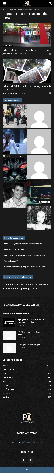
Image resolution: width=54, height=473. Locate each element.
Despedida (14, 261)
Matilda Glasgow (11, 243)
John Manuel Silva (10, 54)
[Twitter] (30, 460)
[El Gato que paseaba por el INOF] (15, 170)
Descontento (7, 46)
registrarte (31, 288)
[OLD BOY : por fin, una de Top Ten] (39, 116)
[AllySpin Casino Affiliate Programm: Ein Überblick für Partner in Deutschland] (39, 167)
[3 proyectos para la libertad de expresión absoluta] (9, 322)
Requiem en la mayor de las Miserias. (30, 255)
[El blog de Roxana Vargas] (9, 348)
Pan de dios (19, 249)
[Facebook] (23, 460)
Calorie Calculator (11, 267)
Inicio (5, 10)
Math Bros (8, 249)
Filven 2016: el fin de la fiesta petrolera (26, 50)
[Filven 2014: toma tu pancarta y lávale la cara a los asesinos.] (27, 71)
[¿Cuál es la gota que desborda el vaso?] (9, 335)
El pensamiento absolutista (31, 243)
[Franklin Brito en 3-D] (12, 156)
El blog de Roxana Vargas (29, 345)
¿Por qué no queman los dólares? (34, 267)
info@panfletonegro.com (33, 442)
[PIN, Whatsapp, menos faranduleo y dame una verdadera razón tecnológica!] (15, 195)
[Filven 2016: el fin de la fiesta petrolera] (27, 35)
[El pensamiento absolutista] (39, 218)
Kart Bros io (8, 255)
